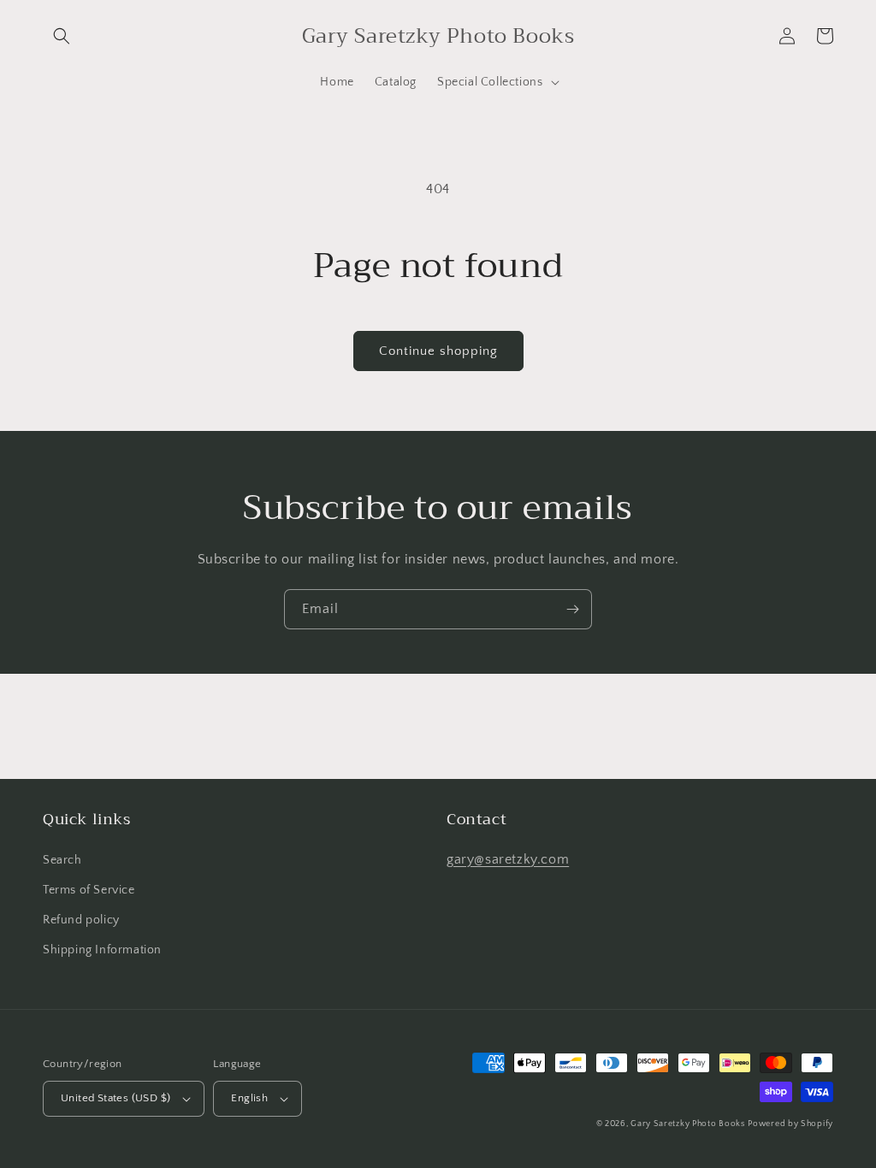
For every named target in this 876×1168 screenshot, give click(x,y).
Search (62, 860)
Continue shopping (438, 351)
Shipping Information (102, 950)
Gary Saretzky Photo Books (687, 1124)
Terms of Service (89, 890)
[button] (61, 36)
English (249, 1098)
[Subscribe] (572, 609)
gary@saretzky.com (508, 859)
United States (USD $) (115, 1098)
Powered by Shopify (790, 1124)
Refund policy (81, 920)
